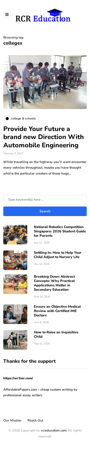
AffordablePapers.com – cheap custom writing (38, 389)
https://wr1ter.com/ (18, 378)
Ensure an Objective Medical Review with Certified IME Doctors (57, 311)
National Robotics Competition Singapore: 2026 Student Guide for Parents (60, 231)
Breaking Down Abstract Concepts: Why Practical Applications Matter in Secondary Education (54, 283)
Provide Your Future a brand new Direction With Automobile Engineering (43, 137)
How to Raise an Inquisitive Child (56, 334)
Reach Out (35, 420)
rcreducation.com (54, 430)
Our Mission (12, 420)
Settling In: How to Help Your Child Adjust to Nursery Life (57, 254)
